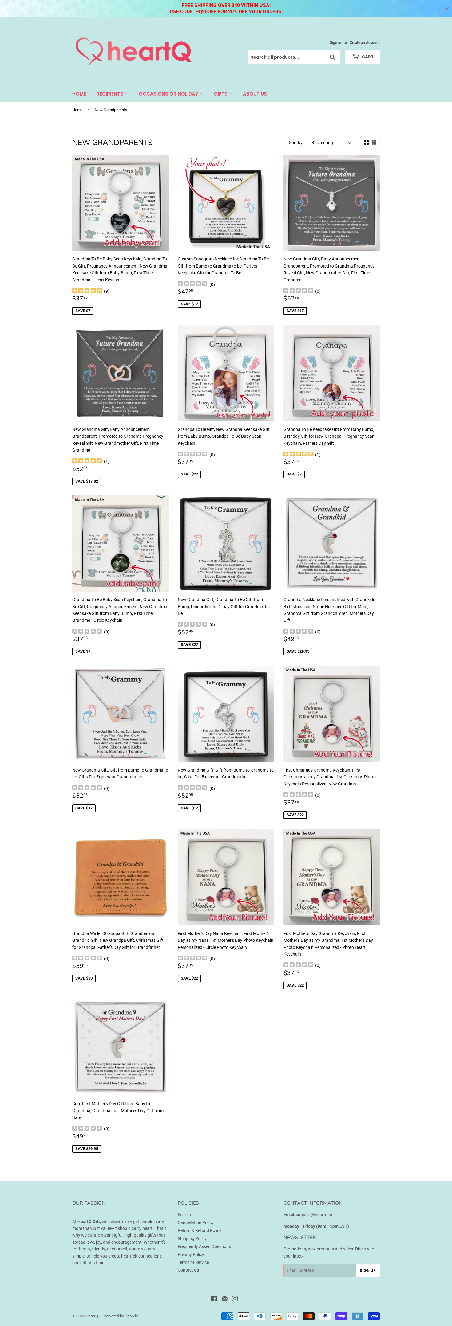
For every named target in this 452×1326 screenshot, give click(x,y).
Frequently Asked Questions (204, 1246)
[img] (87, 291)
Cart (367, 57)
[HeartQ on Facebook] (214, 1299)
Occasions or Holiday (169, 94)
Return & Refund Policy (199, 1230)
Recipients (111, 94)
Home (79, 94)
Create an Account (365, 43)
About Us (255, 94)
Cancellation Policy (196, 1222)
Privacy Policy (191, 1254)
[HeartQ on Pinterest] (224, 1299)
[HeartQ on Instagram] (235, 1299)
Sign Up (368, 1270)
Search (184, 1214)
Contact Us (188, 1270)
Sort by (296, 142)
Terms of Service (193, 1262)
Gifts (221, 94)
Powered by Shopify (121, 1316)
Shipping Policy (192, 1238)
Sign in (335, 43)
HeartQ (92, 1316)
